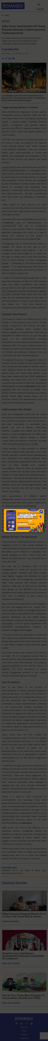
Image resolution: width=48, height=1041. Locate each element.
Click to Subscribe (24, 528)
